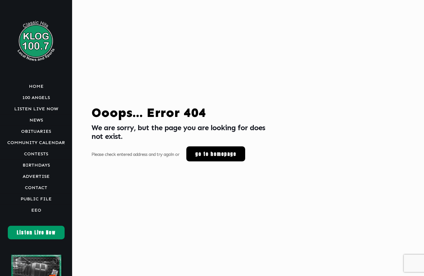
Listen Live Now (36, 232)
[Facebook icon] (29, 268)
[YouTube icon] (37, 268)
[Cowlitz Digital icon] (43, 268)
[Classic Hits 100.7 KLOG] (36, 40)
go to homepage (215, 153)
